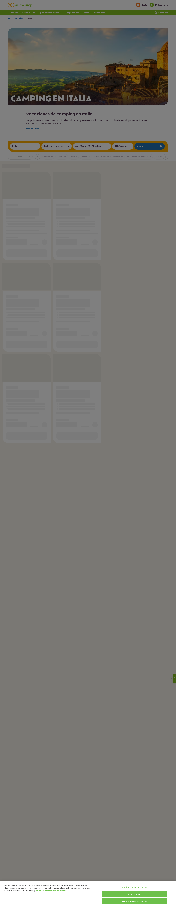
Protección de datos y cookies (51, 890)
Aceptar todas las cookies (134, 901)
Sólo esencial (134, 894)
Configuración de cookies (134, 887)
